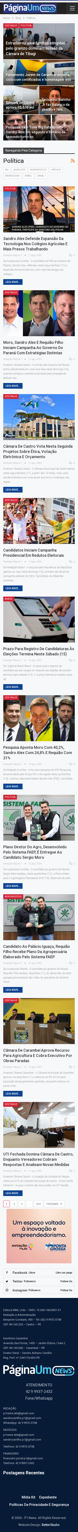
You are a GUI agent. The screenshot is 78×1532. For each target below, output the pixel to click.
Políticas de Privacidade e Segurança (39, 1505)
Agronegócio (38, 170)
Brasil (28, 176)
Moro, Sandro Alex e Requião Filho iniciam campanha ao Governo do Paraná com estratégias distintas (33, 347)
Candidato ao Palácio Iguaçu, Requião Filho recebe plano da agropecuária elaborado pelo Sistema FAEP (36, 951)
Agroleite (19, 170)
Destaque (11, 25)
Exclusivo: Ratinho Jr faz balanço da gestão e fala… (56, 104)
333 (38, 1204)
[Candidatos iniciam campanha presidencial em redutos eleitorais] (39, 521)
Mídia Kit (28, 1497)
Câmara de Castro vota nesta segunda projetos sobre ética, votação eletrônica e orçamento (38, 451)
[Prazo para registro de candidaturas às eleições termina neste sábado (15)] (39, 620)
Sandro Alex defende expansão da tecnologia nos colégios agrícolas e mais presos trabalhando (35, 243)
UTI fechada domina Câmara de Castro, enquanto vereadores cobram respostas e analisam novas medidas (38, 1159)
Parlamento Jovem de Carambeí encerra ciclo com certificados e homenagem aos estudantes (38, 79)
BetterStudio (51, 1525)
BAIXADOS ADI (12, 176)
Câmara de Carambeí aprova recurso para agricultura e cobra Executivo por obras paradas (37, 1055)
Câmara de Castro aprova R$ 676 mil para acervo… (20, 107)
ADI (7, 170)
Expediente (48, 1497)
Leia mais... (13, 281)
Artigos (56, 170)
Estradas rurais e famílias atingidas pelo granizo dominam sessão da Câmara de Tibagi (35, 48)
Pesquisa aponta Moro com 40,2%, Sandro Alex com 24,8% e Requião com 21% (37, 752)
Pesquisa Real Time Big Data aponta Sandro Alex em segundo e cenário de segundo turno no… (35, 132)
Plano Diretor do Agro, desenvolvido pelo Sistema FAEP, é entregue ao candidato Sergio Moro (35, 852)
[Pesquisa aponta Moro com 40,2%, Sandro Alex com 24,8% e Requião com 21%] (39, 718)
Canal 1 (41, 176)
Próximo (53, 1204)
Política (26, 25)
